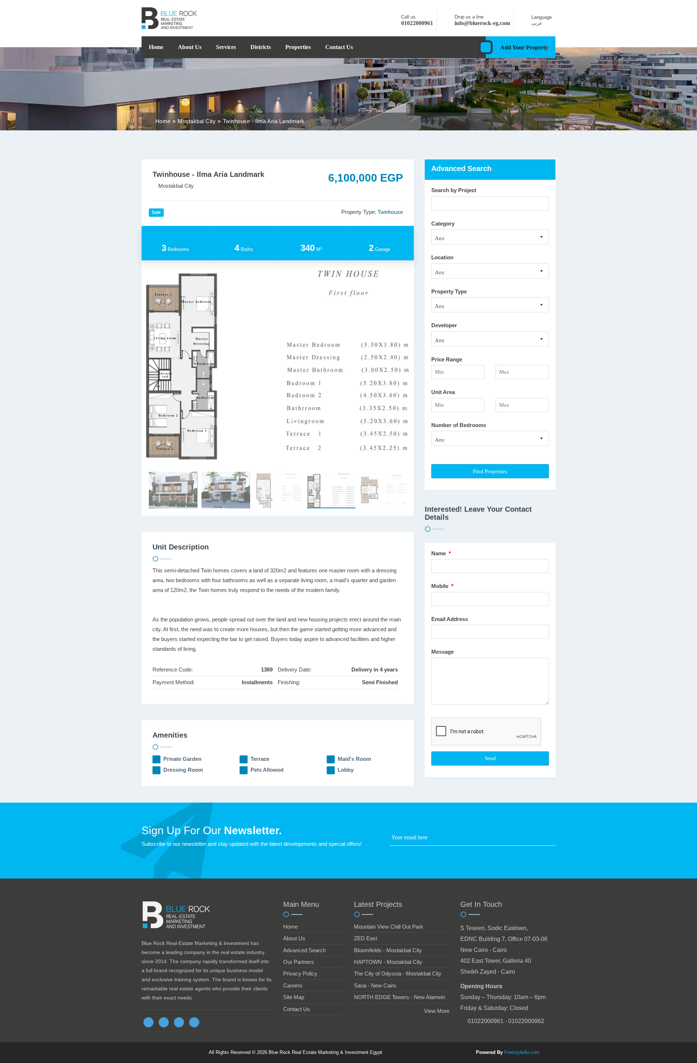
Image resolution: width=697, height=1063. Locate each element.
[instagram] (194, 1022)
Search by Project (453, 190)
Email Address (450, 619)
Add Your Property (524, 47)
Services (226, 47)
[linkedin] (179, 1022)
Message (443, 652)
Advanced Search (304, 950)
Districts (260, 47)
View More (436, 1011)
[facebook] (148, 1022)
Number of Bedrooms (458, 425)
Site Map (293, 997)
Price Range (446, 359)
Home (156, 47)
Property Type (449, 291)
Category (443, 223)
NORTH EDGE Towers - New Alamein (399, 997)
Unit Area (443, 392)
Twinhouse (390, 212)
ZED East (365, 938)
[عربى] (524, 23)
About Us (189, 47)
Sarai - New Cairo (375, 985)
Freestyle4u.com (521, 1052)
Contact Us (339, 47)
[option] (278, 362)
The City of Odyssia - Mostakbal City (397, 973)
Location (442, 257)
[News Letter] (553, 839)
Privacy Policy (300, 973)
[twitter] (164, 1022)
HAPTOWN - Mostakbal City (388, 962)
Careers (292, 985)
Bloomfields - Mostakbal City (388, 950)
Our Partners (298, 962)
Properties (298, 47)
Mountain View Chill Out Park (388, 927)
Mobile (442, 586)
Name (441, 553)
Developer (444, 325)
